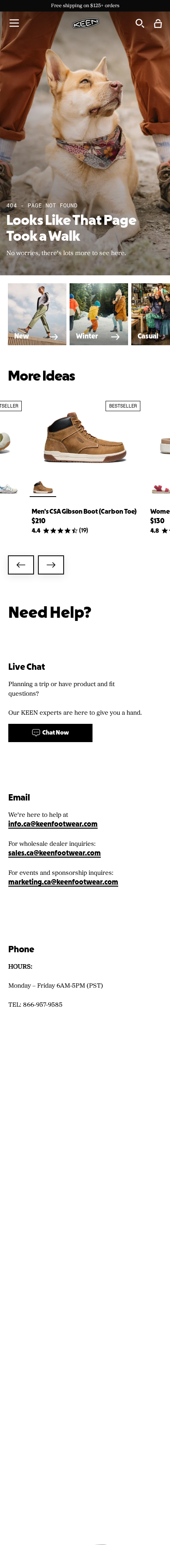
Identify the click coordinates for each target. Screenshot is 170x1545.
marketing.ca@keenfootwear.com (63, 882)
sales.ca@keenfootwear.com (54, 853)
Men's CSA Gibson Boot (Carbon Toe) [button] (84, 512)
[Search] (139, 23)
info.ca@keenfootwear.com (53, 824)
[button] (14, 23)
